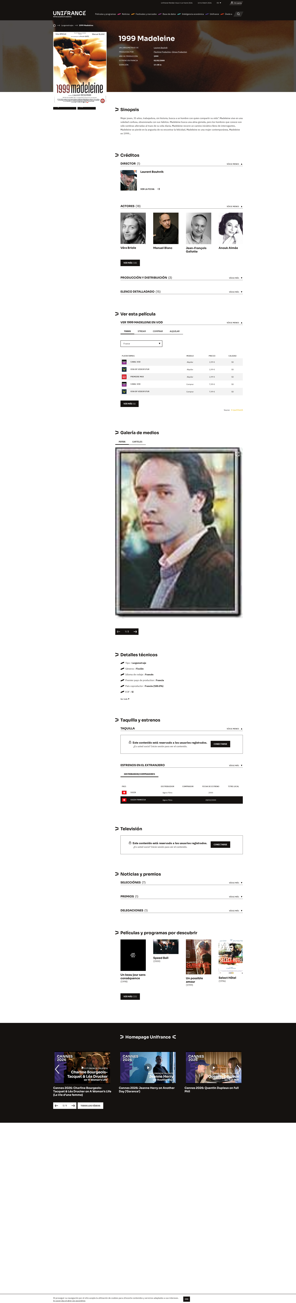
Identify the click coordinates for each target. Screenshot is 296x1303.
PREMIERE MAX (137, 376)
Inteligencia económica (193, 14)
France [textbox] (126, 343)
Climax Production (179, 52)
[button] (237, 454)
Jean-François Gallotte (196, 249)
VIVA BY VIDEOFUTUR (139, 369)
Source (227, 410)
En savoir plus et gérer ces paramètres (69, 1301)
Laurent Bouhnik (160, 47)
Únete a (228, 14)
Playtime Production (162, 52)
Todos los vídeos (90, 1105)
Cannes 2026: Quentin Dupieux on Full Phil (146, 1089)
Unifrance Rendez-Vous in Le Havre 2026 (177, 3)
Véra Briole (128, 248)
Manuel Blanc (162, 248)
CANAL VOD (135, 362)
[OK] (186, 1299)
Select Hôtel (227, 978)
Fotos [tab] (122, 441)
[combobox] (141, 343)
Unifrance (214, 14)
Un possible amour (194, 980)
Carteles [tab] (137, 441)
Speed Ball (160, 958)
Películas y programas (105, 14)
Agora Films (167, 792)
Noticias (126, 14)
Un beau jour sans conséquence (132, 976)
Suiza (133, 792)
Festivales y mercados (146, 14)
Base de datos (169, 14)
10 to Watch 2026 (205, 3)
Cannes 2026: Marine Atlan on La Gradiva (214, 1088)
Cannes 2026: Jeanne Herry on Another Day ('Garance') (81, 1089)
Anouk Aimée (228, 248)
